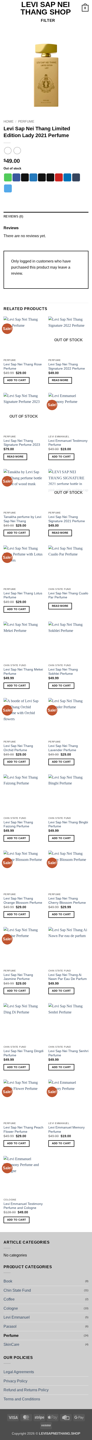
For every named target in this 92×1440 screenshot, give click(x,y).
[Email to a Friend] (50, 177)
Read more (60, 380)
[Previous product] (17, 150)
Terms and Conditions (22, 1399)
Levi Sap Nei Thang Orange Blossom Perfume (23, 900)
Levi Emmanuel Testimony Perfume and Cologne (23, 1206)
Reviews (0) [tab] (13, 216)
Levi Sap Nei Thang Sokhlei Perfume (63, 671)
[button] (6, 8)
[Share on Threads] (42, 177)
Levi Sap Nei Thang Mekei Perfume (23, 671)
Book (8, 1281)
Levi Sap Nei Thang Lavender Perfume (63, 748)
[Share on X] (25, 177)
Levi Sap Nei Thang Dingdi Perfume (23, 1053)
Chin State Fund (17, 1290)
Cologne (11, 1308)
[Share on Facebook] (16, 177)
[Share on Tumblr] (76, 177)
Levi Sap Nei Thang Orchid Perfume (18, 748)
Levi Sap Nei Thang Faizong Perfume (18, 824)
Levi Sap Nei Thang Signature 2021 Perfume (66, 519)
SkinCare (11, 1344)
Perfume (26, 121)
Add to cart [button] (16, 380)
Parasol (10, 1326)
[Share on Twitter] (33, 177)
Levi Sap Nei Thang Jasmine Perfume (18, 977)
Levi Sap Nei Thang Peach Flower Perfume (23, 1129)
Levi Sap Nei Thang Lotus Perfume (23, 595)
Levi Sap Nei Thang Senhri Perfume (68, 1053)
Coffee (9, 1299)
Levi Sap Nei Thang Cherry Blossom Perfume (67, 900)
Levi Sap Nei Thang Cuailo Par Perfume (68, 595)
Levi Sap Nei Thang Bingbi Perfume (68, 824)
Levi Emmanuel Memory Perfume (66, 1129)
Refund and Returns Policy (26, 1390)
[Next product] (7, 150)
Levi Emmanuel (17, 1317)
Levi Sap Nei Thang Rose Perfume (23, 366)
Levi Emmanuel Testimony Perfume (68, 443)
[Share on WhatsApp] (8, 177)
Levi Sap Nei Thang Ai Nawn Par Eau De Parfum (67, 977)
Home (8, 121)
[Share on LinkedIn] (67, 177)
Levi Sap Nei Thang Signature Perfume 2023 (22, 443)
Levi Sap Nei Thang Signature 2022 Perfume (66, 366)
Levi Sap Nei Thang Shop (46, 8)
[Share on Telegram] (8, 188)
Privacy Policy (15, 1381)
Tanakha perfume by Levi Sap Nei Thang (22, 519)
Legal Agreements (19, 1372)
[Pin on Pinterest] (59, 177)
